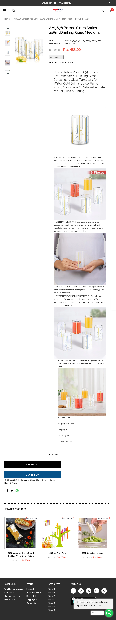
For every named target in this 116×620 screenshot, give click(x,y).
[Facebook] (73, 591)
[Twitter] (12, 490)
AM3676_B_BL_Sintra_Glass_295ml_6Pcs (28, 480)
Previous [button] (8, 28)
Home (7, 19)
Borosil (52, 480)
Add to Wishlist (56, 57)
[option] (29, 49)
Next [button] (8, 73)
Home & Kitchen (11, 483)
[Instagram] (81, 591)
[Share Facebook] (7, 490)
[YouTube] (88, 591)
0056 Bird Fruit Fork (56, 553)
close (109, 2)
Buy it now (33, 475)
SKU (51, 40)
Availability (54, 43)
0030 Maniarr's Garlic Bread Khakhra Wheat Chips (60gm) (21, 554)
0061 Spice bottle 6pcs (92, 553)
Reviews (53, 454)
